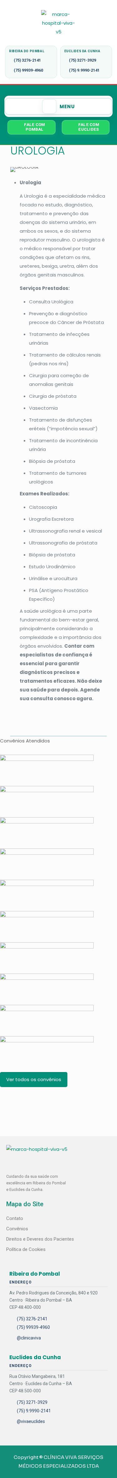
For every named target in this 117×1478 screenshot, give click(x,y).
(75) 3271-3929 (82, 60)
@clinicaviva (29, 1337)
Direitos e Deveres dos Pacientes (40, 1239)
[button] (58, 106)
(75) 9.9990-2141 (84, 70)
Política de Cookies (26, 1249)
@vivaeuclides (31, 1421)
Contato (14, 1218)
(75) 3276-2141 (27, 60)
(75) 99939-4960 (28, 70)
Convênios (17, 1229)
